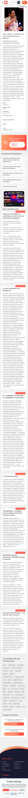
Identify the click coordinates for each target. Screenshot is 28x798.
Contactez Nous (6, 770)
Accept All (6, 790)
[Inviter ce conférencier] (14, 204)
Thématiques (5, 766)
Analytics (15, 793)
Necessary (7, 793)
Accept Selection (14, 790)
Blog (3, 768)
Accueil (4, 761)
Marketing (22, 793)
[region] (14, 199)
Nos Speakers (5, 763)
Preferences (14, 794)
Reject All (22, 790)
